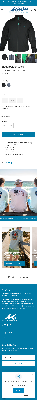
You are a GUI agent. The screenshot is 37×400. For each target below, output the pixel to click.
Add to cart (18, 134)
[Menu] (2, 10)
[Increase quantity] (11, 125)
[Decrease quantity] (3, 125)
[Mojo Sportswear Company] (18, 10)
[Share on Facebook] (9, 163)
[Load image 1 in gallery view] (18, 34)
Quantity (5, 121)
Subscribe (18, 363)
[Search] (7, 10)
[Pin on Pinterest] (11, 163)
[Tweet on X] (6, 163)
